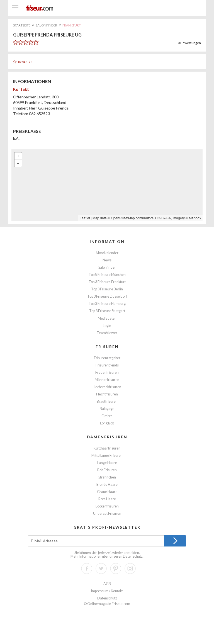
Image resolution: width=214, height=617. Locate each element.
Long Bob (107, 423)
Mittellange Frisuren (107, 455)
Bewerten (25, 61)
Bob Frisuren (107, 470)
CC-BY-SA (163, 217)
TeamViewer (107, 333)
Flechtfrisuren (107, 394)
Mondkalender (107, 253)
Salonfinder (107, 267)
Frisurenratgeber (107, 358)
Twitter (101, 568)
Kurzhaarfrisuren (107, 448)
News (107, 260)
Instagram (130, 568)
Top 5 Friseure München (107, 275)
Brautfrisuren (107, 401)
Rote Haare (107, 499)
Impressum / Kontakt (107, 591)
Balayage (107, 409)
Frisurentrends (107, 365)
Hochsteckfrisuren (107, 387)
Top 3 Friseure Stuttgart (107, 311)
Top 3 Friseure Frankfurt (107, 282)
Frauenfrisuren (107, 372)
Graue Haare (107, 492)
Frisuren (107, 346)
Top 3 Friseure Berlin (107, 289)
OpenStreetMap (123, 217)
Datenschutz (133, 556)
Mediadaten (107, 318)
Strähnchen (107, 477)
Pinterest (115, 568)
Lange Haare (107, 463)
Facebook (86, 568)
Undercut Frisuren (107, 513)
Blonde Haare (107, 484)
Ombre (107, 416)
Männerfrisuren (107, 380)
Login (107, 326)
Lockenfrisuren (107, 506)
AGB (107, 584)
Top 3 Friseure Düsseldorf (107, 296)
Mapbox (195, 217)
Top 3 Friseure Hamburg (107, 304)
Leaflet (85, 217)
